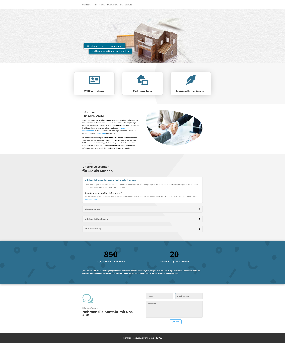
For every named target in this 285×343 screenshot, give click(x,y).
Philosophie (99, 5)
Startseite (86, 5)
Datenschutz (126, 5)
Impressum (112, 5)
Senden (175, 322)
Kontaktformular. (91, 199)
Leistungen (101, 133)
